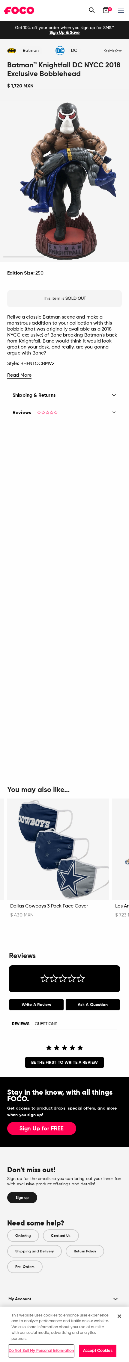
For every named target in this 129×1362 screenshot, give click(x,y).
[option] (64, 30)
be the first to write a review (64, 1062)
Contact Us (60, 1236)
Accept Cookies (97, 1351)
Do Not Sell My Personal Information (41, 1351)
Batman (31, 51)
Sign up (22, 1198)
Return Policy (85, 1251)
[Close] (119, 1316)
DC (74, 51)
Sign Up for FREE (42, 1128)
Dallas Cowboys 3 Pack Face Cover (49, 906)
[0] (106, 10)
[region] (64, 1334)
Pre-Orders (24, 1267)
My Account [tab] (19, 1299)
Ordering (23, 1236)
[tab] (36, 1004)
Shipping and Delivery (34, 1251)
